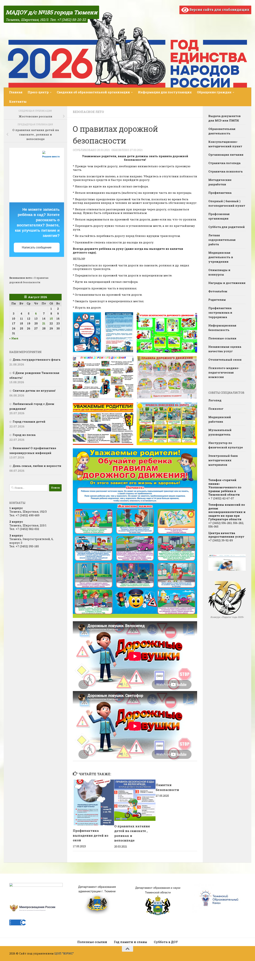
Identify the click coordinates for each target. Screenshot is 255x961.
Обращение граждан (214, 92)
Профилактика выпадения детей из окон (90, 835)
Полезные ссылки (222, 338)
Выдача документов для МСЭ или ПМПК (224, 118)
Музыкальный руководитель (219, 432)
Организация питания (225, 154)
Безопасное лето (88, 112)
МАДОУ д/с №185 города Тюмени (51, 12)
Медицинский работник (219, 419)
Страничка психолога (225, 171)
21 (43, 323)
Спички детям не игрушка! (34, 390)
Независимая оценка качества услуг (224, 349)
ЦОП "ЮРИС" (64, 953)
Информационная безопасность (222, 328)
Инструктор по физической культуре (225, 445)
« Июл (13, 338)
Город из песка (24, 435)
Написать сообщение (37, 247)
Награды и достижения (226, 283)
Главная (15, 92)
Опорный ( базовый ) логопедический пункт (226, 203)
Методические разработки (219, 182)
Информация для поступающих (165, 92)
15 (51, 318)
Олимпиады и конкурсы (219, 272)
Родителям (217, 299)
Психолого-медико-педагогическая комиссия (223, 372)
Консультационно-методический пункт (225, 144)
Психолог (215, 408)
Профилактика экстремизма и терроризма (220, 312)
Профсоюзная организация (219, 216)
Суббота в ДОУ (166, 942)
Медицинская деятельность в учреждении (220, 257)
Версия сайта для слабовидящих (219, 9)
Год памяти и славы (130, 942)
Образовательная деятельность (221, 131)
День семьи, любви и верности (37, 466)
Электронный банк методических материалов (223, 460)
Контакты (18, 101)
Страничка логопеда (224, 163)
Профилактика (219, 193)
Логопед (214, 400)
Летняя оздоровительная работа (222, 239)
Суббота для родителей (226, 227)
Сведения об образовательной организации (93, 92)
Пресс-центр (38, 92)
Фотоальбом (217, 291)
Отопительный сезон (225, 359)
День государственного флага (36, 359)
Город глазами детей (29, 421)
